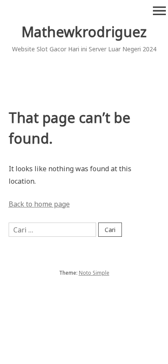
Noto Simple (94, 272)
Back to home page (39, 204)
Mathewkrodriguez (84, 31)
